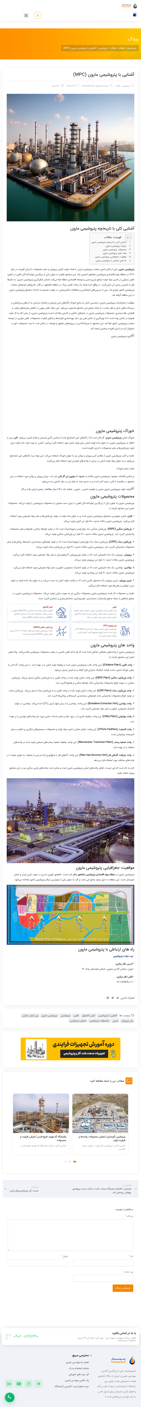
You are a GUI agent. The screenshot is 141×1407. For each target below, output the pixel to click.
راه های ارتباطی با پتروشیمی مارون (111, 260)
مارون (115, 1021)
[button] (76, 1162)
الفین (76, 1015)
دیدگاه (129, 1216)
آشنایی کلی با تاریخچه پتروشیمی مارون (108, 242)
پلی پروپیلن (127, 1021)
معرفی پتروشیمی (78, 1021)
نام (131, 1256)
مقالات (117, 86)
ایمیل (64, 1256)
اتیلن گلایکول (88, 1015)
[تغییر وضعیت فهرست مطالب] (127, 237)
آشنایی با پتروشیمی (107, 1015)
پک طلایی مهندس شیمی (77, 1380)
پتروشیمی (125, 86)
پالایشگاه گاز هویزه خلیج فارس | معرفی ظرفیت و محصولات (102, 1138)
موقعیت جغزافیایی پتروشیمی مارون (110, 257)
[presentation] (14, 1127)
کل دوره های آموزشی (79, 1374)
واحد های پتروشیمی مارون (114, 253)
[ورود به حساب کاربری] (37, 15)
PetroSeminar (88, 86)
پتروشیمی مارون (49, 1015)
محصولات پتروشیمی (99, 1021)
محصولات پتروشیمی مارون (114, 249)
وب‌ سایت (128, 1272)
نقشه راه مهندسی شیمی (77, 1362)
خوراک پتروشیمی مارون (116, 246)
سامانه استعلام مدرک (79, 1368)
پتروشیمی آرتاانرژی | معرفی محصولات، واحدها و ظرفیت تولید (43, 1138)
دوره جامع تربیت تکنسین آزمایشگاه (72, 1386)
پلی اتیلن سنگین (30, 1015)
